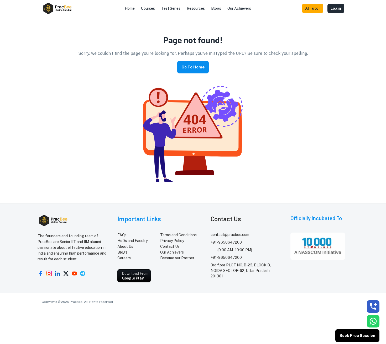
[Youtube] (74, 273)
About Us (125, 246)
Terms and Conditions (178, 235)
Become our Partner (177, 258)
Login (336, 8)
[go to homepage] (58, 8)
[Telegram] (83, 273)
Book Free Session (357, 335)
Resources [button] (196, 8)
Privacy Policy (172, 241)
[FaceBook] (41, 273)
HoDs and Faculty (132, 241)
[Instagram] (49, 273)
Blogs (122, 252)
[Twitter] (66, 273)
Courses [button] (148, 8)
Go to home (193, 67)
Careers (124, 258)
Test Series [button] (170, 8)
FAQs (122, 235)
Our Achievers (172, 252)
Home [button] (130, 8)
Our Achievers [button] (239, 8)
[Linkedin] (57, 273)
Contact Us (170, 246)
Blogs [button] (216, 8)
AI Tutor (312, 8)
